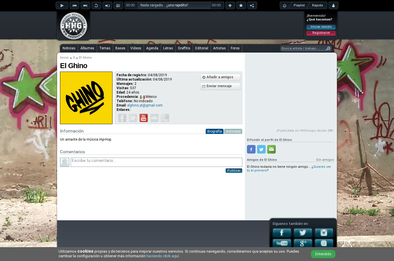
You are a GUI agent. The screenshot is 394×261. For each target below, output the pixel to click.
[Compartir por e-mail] (271, 149)
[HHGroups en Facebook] (282, 236)
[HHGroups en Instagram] (324, 236)
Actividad (233, 131)
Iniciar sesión (321, 27)
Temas (104, 48)
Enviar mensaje (219, 86)
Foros (235, 48)
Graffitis (184, 48)
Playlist (299, 5)
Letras (168, 48)
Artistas (219, 48)
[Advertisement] (197, 25)
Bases (120, 48)
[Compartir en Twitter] (261, 149)
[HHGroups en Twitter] (303, 236)
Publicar (234, 170)
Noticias (69, 48)
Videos (135, 48)
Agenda (152, 48)
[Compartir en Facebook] (251, 149)
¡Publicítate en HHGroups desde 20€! (305, 131)
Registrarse (321, 33)
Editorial (201, 48)
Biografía (214, 131)
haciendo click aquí (163, 256)
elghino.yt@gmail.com (145, 105)
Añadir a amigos (220, 77)
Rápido (317, 5)
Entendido (323, 254)
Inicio (64, 57)
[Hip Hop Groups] (72, 39)
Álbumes (87, 48)
